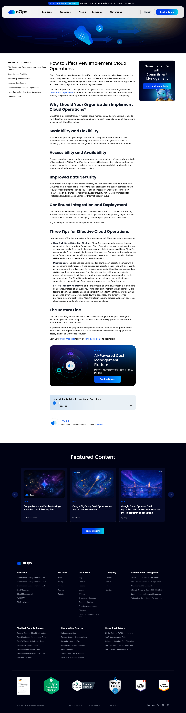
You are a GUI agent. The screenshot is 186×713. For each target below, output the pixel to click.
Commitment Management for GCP (31, 586)
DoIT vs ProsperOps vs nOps (73, 657)
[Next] (171, 495)
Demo (59, 578)
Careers (109, 578)
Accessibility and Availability (18, 79)
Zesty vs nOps (67, 649)
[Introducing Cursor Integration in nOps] (142, 495)
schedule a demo (93, 339)
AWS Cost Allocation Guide (116, 637)
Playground (116, 12)
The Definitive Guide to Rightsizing (119, 645)
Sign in (147, 12)
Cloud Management (25, 594)
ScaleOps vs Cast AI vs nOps (72, 653)
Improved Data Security (17, 83)
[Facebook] (163, 705)
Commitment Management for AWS (31, 578)
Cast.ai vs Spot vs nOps (70, 641)
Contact (109, 590)
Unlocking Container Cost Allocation (119, 641)
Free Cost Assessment (88, 606)
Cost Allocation (23, 590)
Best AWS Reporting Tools (27, 645)
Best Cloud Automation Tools (28, 649)
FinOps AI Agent (23, 602)
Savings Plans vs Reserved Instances (146, 594)
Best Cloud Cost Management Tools (31, 637)
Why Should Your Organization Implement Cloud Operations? (27, 68)
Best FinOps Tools (24, 657)
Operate (60, 590)
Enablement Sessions (87, 598)
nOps (65, 421)
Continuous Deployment (62, 92)
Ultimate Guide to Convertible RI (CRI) (146, 590)
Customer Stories (86, 602)
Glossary (82, 610)
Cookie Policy (112, 705)
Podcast (82, 586)
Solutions (47, 12)
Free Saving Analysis (157, 86)
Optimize (61, 594)
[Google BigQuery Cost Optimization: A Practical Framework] (44, 495)
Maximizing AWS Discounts (142, 586)
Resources (65, 12)
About (108, 582)
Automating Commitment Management (146, 598)
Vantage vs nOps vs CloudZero (73, 645)
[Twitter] (158, 705)
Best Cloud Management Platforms (31, 653)
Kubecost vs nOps (68, 633)
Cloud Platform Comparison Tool (90, 615)
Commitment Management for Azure (31, 582)
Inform (60, 586)
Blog (80, 578)
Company (97, 12)
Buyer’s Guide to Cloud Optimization (31, 633)
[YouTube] (153, 705)
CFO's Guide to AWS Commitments (145, 578)
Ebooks (82, 582)
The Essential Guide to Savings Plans (146, 582)
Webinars (82, 594)
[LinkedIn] (148, 705)
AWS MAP (21, 598)
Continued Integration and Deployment (23, 87)
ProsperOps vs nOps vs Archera (74, 637)
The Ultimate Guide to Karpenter (118, 649)
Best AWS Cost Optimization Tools (30, 641)
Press (108, 586)
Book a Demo (167, 12)
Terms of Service (75, 705)
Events (81, 590)
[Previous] (15, 495)
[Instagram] (168, 705)
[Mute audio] (131, 405)
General (98, 425)
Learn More (129, 3)
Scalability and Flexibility (17, 74)
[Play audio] (54, 403)
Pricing (82, 12)
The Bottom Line (14, 96)
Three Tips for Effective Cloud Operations (24, 92)
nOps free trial (67, 339)
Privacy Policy (94, 705)
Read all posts (93, 530)
